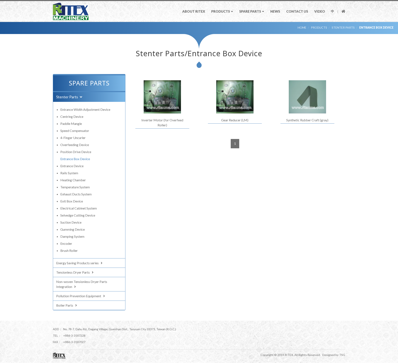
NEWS (275, 11)
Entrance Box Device (376, 27)
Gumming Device (72, 229)
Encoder (66, 243)
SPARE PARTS (250, 11)
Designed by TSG (333, 355)
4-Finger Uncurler (73, 138)
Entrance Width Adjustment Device (85, 109)
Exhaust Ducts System (76, 194)
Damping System (72, 236)
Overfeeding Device (74, 145)
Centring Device (71, 116)
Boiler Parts (64, 305)
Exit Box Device (71, 201)
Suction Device (70, 222)
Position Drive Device (75, 152)
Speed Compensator (74, 131)
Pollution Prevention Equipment (78, 296)
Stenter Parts (343, 27)
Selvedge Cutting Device (77, 215)
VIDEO (319, 11)
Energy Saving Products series (77, 263)
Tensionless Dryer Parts (73, 272)
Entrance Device (72, 166)
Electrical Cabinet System (78, 208)
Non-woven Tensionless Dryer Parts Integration (81, 284)
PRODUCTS (220, 11)
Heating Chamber (73, 180)
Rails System (69, 173)
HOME (302, 27)
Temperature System (75, 187)
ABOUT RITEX (193, 11)
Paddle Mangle (71, 123)
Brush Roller (69, 250)
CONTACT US (297, 11)
